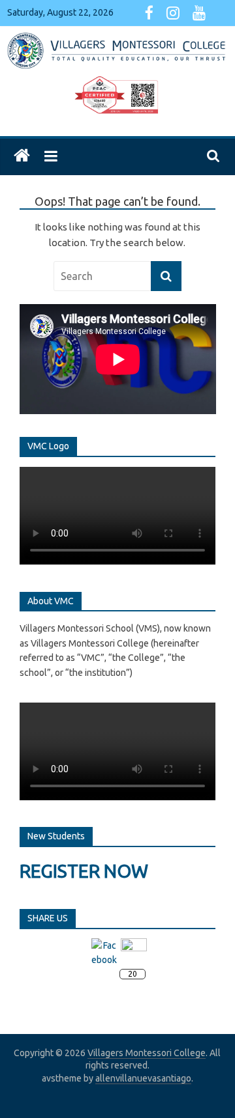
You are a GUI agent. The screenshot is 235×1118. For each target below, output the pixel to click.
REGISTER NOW (84, 871)
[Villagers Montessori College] (22, 156)
